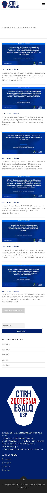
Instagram (7, 463)
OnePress (33, 485)
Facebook (7, 459)
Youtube (6, 466)
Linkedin (6, 470)
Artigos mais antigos (13, 310)
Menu (43, 4)
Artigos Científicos (10, 69)
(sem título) (6, 344)
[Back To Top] (24, 479)
